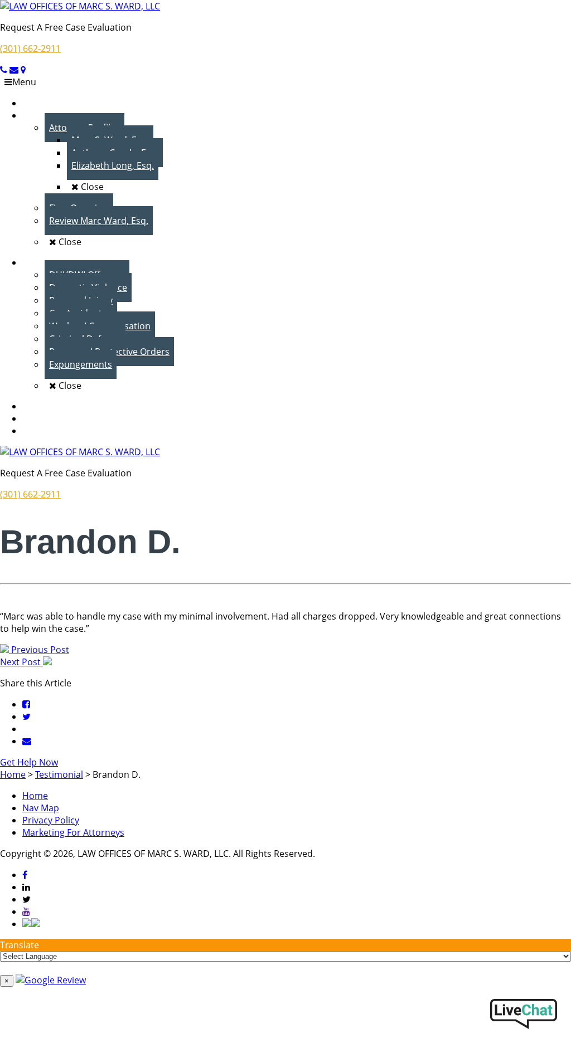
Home (35, 795)
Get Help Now (29, 762)
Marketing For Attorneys (73, 832)
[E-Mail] (26, 741)
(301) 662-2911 (30, 48)
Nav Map (40, 808)
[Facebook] (26, 704)
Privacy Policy (50, 820)
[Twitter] (26, 716)
